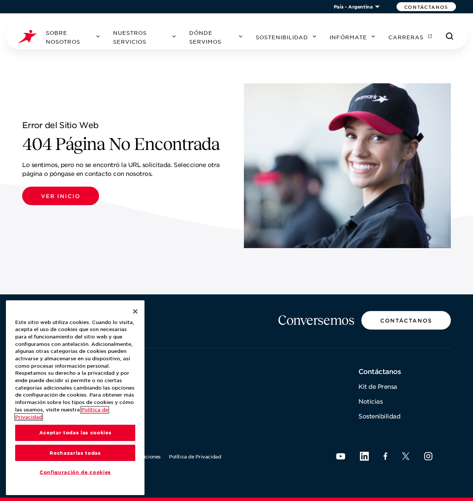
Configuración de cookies (75, 472)
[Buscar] (449, 36)
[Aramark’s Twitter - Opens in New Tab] (406, 456)
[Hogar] (31, 36)
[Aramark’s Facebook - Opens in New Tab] (385, 456)
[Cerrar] (135, 311)
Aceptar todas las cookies (75, 433)
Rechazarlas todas (75, 453)
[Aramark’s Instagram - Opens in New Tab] (428, 456)
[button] (426, 6)
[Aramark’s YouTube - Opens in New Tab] (341, 456)
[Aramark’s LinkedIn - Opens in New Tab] (364, 456)
